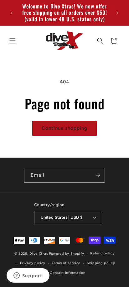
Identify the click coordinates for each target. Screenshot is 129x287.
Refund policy (102, 253)
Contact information (67, 273)
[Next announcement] (117, 13)
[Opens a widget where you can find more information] (27, 276)
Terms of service (66, 263)
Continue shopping (64, 128)
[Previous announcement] (11, 13)
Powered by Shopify (66, 254)
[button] (12, 41)
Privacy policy (32, 263)
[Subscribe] (98, 175)
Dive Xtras (38, 254)
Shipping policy (101, 263)
